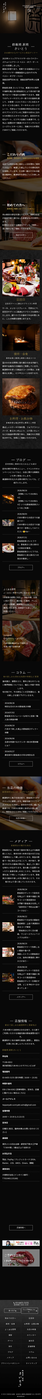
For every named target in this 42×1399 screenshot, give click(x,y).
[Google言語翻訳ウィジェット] (29, 10)
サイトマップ (31, 1363)
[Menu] (38, 7)
